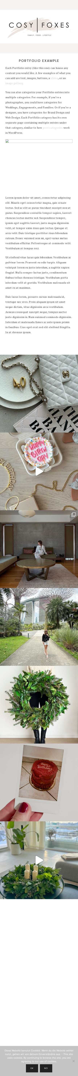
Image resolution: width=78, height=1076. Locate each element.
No (46, 1068)
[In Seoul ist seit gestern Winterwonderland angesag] (39, 860)
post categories (53, 127)
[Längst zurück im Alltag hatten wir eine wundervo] (39, 627)
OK (32, 1068)
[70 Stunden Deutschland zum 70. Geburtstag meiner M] (39, 782)
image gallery (13, 83)
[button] (39, 5)
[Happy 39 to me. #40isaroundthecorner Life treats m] (39, 471)
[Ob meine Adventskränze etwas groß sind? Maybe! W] (39, 705)
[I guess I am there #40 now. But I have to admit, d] (39, 393)
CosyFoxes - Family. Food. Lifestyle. (39, 27)
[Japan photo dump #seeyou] (39, 549)
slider (54, 78)
